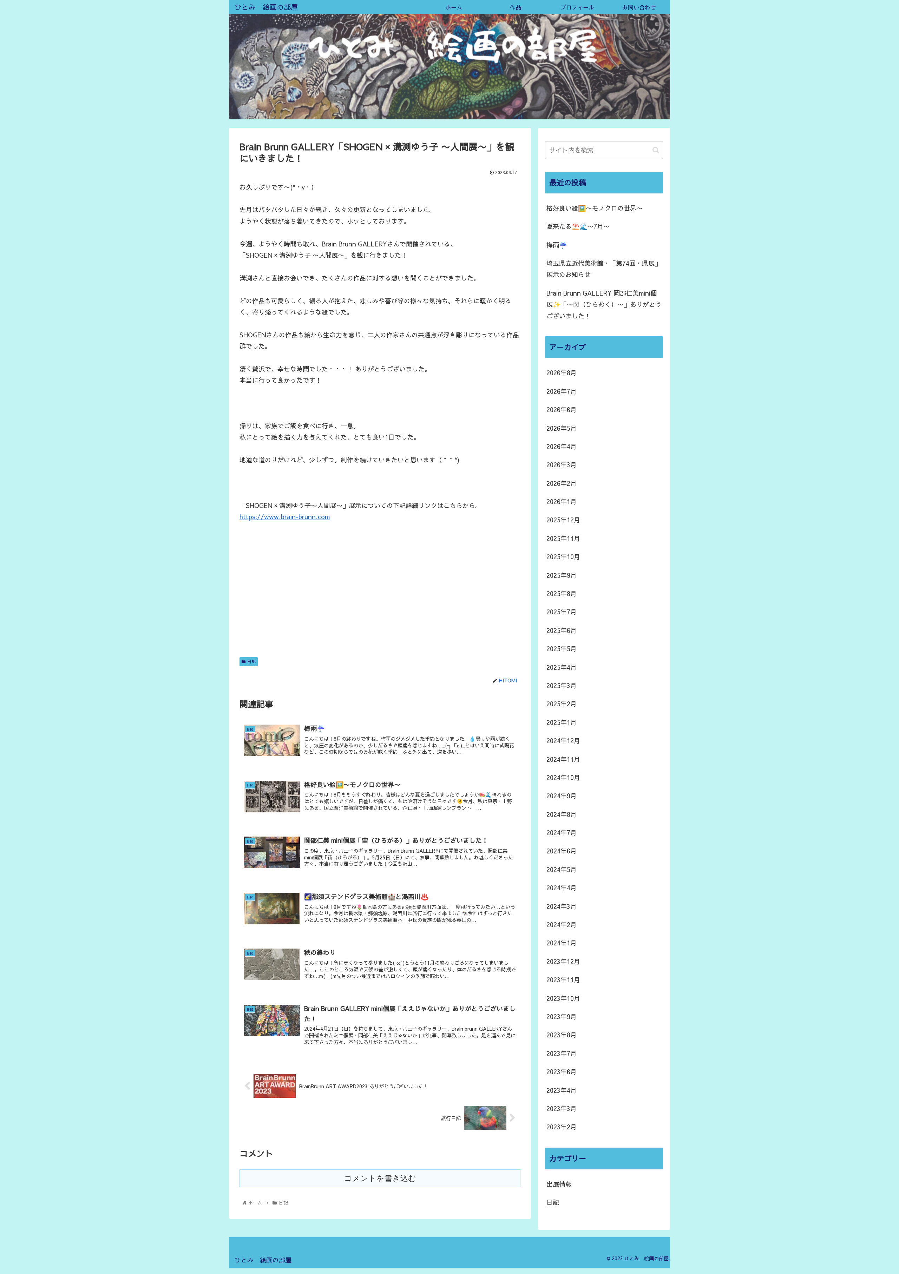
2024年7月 (561, 832)
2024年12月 (563, 740)
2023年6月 (561, 1071)
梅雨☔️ (556, 244)
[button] (656, 150)
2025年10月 (563, 556)
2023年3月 (561, 1108)
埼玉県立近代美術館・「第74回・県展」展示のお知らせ (603, 269)
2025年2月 (561, 703)
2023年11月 (563, 979)
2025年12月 (563, 519)
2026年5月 (561, 428)
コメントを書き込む (380, 1178)
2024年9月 (561, 795)
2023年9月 (561, 1016)
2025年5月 (561, 648)
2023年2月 (561, 1126)
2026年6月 (561, 409)
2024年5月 (561, 869)
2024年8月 (561, 814)
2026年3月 (561, 464)
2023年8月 (561, 1034)
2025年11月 (563, 538)
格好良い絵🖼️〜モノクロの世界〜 (594, 208)
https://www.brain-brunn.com (284, 516)
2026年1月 (561, 501)
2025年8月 (561, 593)
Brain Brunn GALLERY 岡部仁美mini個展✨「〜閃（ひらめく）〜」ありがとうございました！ (604, 304)
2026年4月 (561, 446)
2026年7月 (561, 391)
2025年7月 (561, 611)
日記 (251, 661)
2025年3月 (561, 685)
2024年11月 (563, 759)
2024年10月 (563, 777)
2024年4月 (561, 887)
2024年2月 (561, 924)
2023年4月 (561, 1090)
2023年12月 (563, 961)
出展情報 (559, 1184)
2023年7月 (561, 1053)
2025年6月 (561, 630)
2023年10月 (563, 998)
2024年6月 (561, 850)
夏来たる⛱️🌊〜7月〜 (578, 226)
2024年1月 (561, 942)
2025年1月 (561, 722)
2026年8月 (561, 372)
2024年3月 (561, 906)
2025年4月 (561, 667)
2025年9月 (561, 575)
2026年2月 (561, 483)
